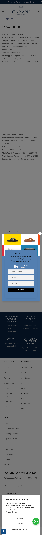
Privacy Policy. (12, 512)
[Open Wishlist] (3, 531)
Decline (20, 524)
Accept (20, 518)
